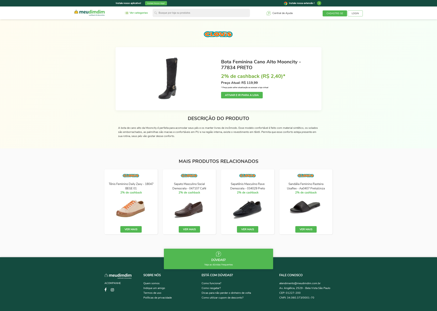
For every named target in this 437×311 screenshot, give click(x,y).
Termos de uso (152, 293)
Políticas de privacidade (157, 298)
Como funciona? (211, 283)
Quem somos (151, 283)
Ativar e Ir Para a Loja (242, 95)
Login (355, 13)
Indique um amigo (154, 288)
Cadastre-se (335, 13)
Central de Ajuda (282, 13)
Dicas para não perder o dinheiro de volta (226, 293)
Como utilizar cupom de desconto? (222, 298)
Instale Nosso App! (156, 3)
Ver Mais (131, 229)
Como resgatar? (211, 288)
